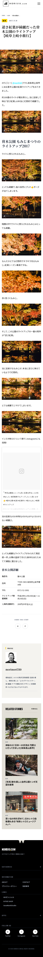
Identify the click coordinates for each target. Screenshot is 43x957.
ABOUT (5, 882)
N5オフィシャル (8, 897)
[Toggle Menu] (39, 4)
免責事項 (25, 886)
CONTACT (26, 882)
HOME (3, 15)
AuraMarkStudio (9, 905)
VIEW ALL (34, 709)
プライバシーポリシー (9, 886)
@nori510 (17, 82)
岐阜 (9, 15)
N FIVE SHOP (8, 901)
